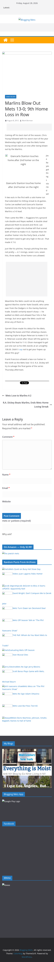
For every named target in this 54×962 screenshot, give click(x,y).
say (20, 349)
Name (6, 474)
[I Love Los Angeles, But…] (27, 777)
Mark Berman (27, 120)
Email (6, 488)
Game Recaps (10, 97)
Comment (8, 436)
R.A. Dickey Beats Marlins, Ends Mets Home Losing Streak (25, 404)
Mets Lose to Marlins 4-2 (18, 395)
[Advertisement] (30, 127)
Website (6, 501)
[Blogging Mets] (5, 40)
